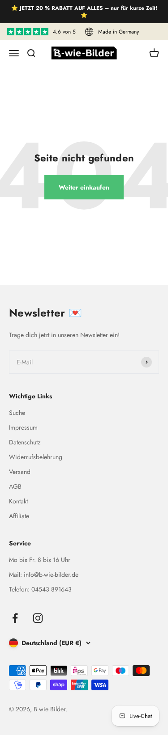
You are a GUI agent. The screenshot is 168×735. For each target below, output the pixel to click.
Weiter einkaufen (84, 187)
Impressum (23, 427)
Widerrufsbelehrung (35, 456)
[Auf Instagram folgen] (38, 618)
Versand (19, 471)
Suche (17, 412)
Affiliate (19, 515)
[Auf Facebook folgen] (15, 618)
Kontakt (18, 501)
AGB (15, 486)
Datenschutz (24, 442)
